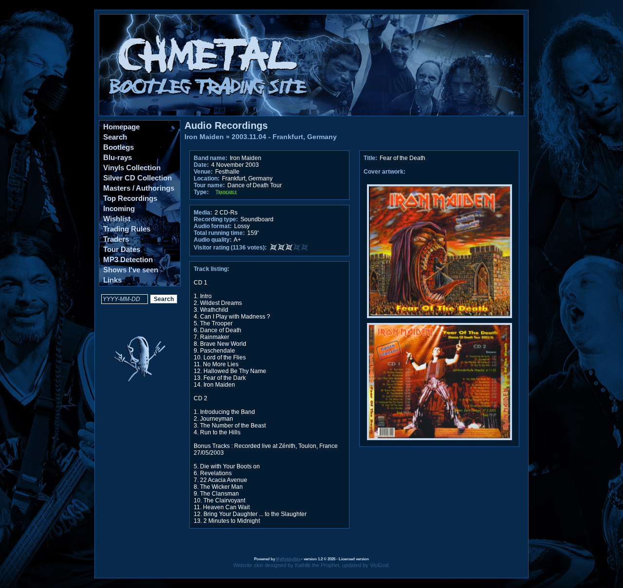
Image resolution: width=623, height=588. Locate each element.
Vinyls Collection (132, 167)
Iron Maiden (204, 137)
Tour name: (209, 185)
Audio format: (213, 226)
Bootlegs (118, 147)
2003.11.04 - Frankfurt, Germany (284, 137)
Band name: (210, 158)
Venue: (203, 171)
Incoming (119, 208)
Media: (203, 212)
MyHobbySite (288, 559)
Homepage (121, 127)
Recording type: (216, 219)
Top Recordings (130, 198)
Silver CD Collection (137, 178)
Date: (201, 164)
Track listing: (211, 269)
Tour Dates (121, 249)
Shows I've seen (130, 270)
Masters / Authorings (138, 188)
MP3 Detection (128, 259)
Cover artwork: (384, 171)
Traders (116, 239)
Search (115, 137)
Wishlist (116, 218)
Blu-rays (117, 157)
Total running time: (219, 233)
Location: (207, 178)
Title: (371, 158)
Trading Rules (126, 229)
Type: (201, 192)
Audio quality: (213, 239)
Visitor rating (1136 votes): (230, 247)
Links (112, 280)
